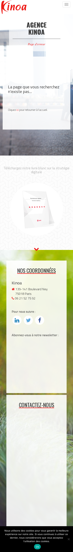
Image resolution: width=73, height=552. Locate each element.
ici (17, 110)
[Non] (68, 539)
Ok (37, 546)
